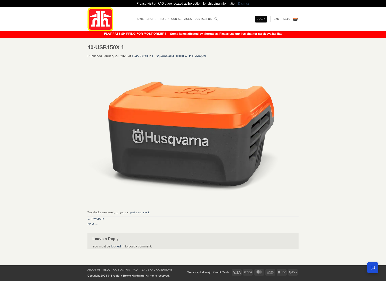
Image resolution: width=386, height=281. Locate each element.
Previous (95, 219)
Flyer (164, 18)
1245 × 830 (140, 56)
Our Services (181, 18)
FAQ (135, 269)
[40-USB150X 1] (193, 133)
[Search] (216, 19)
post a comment (139, 212)
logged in (117, 246)
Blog (106, 269)
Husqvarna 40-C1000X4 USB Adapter (179, 56)
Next (92, 224)
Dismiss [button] (243, 3)
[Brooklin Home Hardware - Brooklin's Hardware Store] (108, 19)
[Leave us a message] (372, 267)
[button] (286, 19)
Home (140, 18)
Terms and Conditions (156, 269)
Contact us (121, 269)
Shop (150, 18)
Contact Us (203, 18)
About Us (94, 269)
